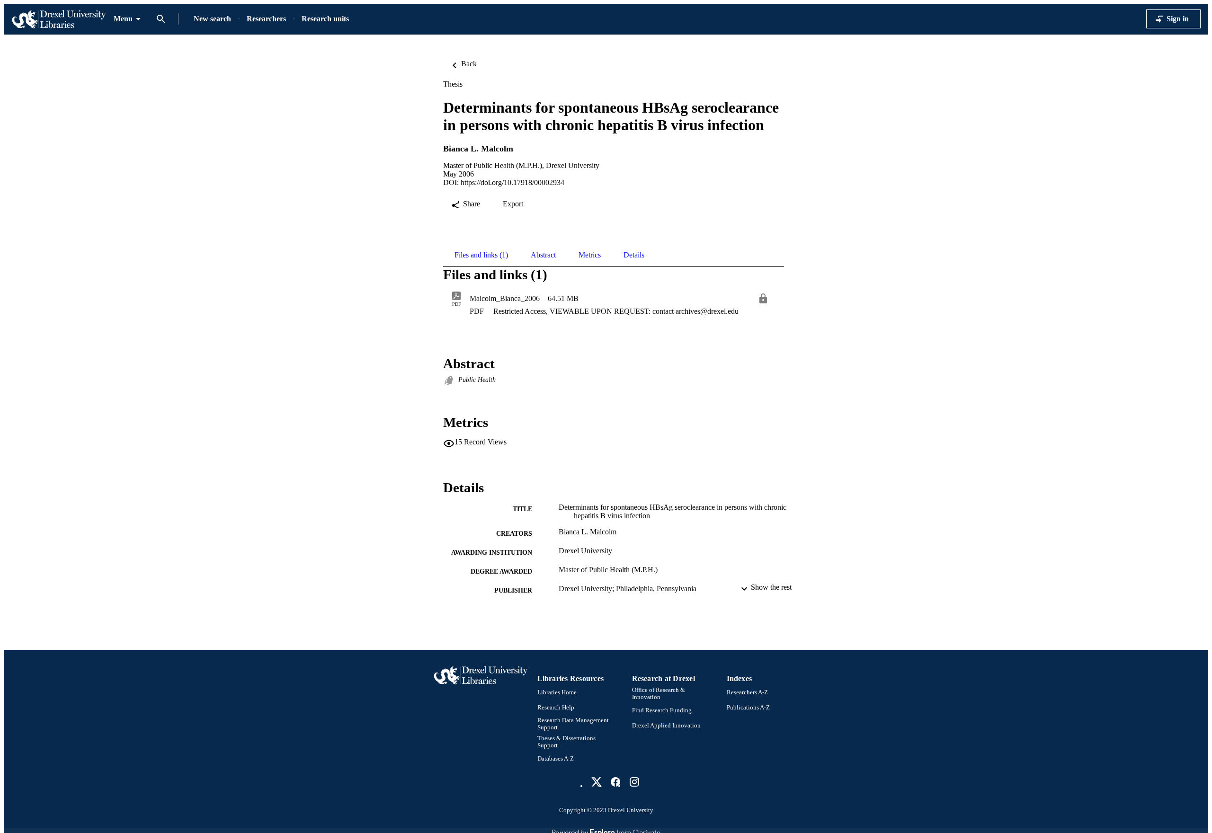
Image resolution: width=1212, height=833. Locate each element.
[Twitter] (596, 781)
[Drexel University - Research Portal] (58, 19)
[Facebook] (615, 781)
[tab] (481, 255)
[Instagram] (634, 781)
